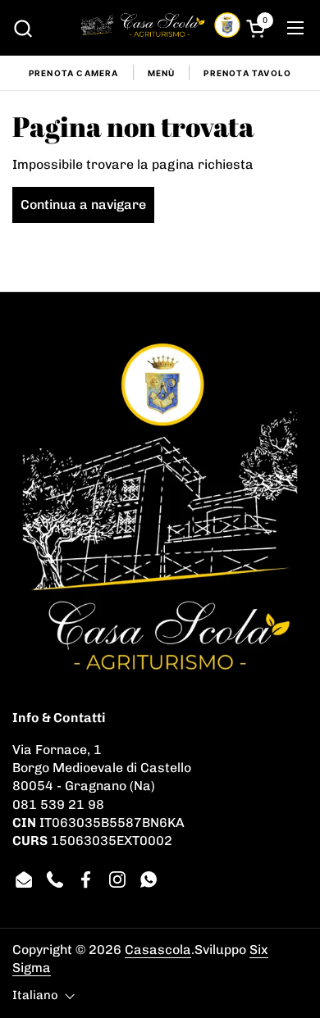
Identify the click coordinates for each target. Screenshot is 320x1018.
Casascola (158, 949)
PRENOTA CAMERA (74, 73)
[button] (22, 28)
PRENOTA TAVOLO (247, 73)
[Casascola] (160, 27)
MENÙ (162, 73)
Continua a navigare (83, 204)
